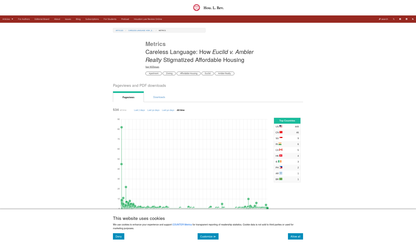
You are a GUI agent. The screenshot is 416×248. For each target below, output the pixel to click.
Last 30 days (153, 110)
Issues (68, 19)
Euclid (207, 73)
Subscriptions (92, 19)
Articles (6, 19)
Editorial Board (42, 19)
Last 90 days (168, 110)
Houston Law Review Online (148, 19)
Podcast (125, 19)
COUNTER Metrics (182, 224)
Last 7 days (139, 110)
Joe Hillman (152, 67)
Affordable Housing (188, 73)
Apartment (153, 73)
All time (181, 110)
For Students (110, 19)
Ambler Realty (224, 73)
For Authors (24, 19)
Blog (78, 19)
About (57, 19)
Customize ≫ (209, 236)
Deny (120, 236)
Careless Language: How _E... (141, 30)
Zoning (169, 73)
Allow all (297, 236)
